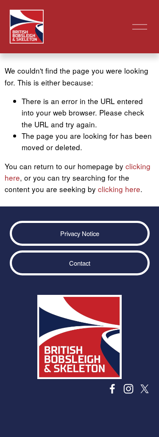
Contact (79, 262)
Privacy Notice (79, 233)
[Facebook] (112, 389)
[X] (144, 389)
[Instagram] (128, 389)
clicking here (119, 189)
